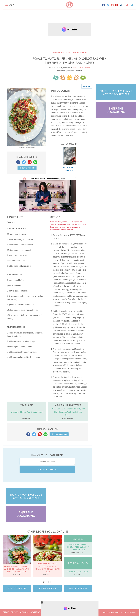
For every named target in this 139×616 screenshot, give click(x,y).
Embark (111, 612)
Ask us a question (47, 588)
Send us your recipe (17, 588)
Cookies (24, 612)
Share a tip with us (78, 588)
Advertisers (36, 612)
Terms (6, 612)
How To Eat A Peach (81, 68)
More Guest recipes (61, 52)
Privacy (14, 612)
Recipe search (80, 52)
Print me (86, 86)
